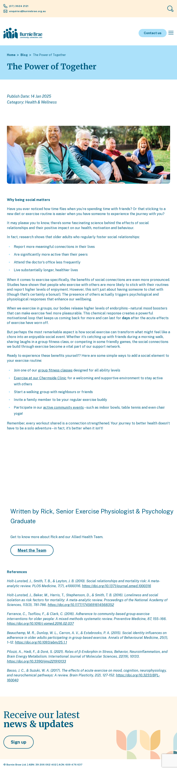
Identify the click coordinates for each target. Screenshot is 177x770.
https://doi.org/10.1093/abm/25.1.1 (41, 642)
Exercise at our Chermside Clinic (40, 378)
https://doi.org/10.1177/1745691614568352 (81, 605)
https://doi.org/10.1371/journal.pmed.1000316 (116, 586)
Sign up (18, 742)
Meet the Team (32, 550)
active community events (63, 407)
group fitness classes (55, 370)
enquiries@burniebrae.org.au (27, 11)
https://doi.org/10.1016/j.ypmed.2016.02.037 (40, 624)
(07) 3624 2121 (18, 6)
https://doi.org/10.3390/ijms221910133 (36, 661)
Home (11, 55)
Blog (24, 55)
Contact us (152, 33)
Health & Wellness (41, 102)
